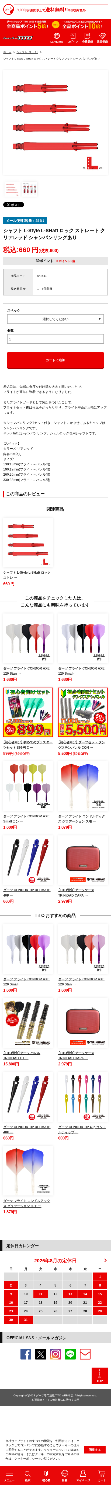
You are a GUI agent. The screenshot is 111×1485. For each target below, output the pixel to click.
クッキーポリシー (26, 1458)
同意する (95, 1449)
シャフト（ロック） (27, 52)
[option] (55, 122)
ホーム (7, 52)
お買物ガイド (40, 1399)
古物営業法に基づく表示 (64, 1399)
